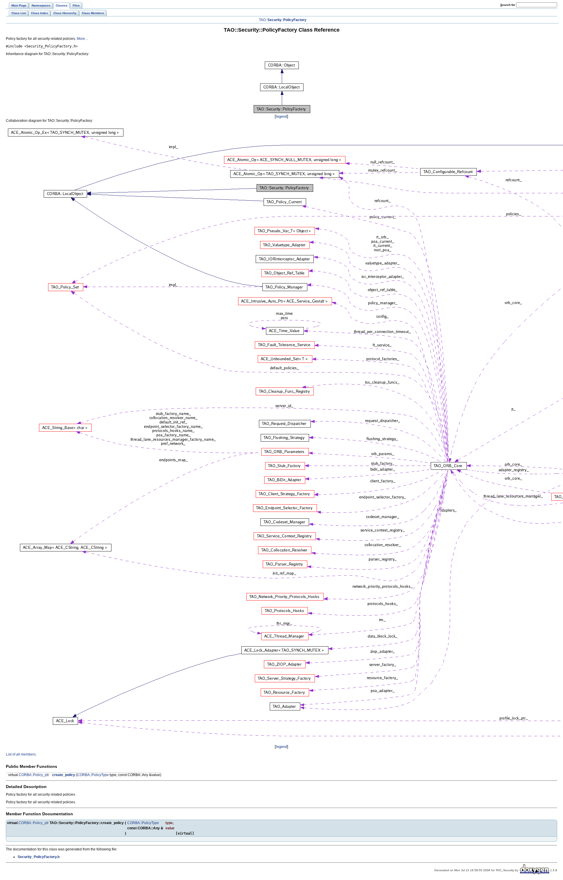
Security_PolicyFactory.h (39, 857)
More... (82, 39)
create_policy (63, 775)
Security (274, 20)
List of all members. (21, 754)
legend (281, 116)
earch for (508, 4)
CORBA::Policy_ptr (34, 775)
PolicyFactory (294, 20)
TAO (262, 20)
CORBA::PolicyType (93, 775)
